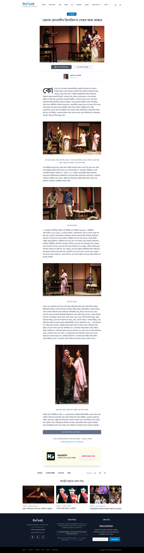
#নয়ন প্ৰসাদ (61, 473)
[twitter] (38, 537)
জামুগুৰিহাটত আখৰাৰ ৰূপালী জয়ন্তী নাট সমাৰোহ (105, 509)
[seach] (120, 4)
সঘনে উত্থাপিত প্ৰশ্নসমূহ (74, 540)
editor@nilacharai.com (37, 532)
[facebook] (32, 537)
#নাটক (69, 473)
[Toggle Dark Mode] (115, 4)
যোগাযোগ (79, 538)
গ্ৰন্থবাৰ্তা (87, 5)
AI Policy (37, 550)
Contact (30, 550)
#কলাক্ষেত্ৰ (39, 473)
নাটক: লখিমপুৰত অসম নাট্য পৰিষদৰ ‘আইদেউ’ (37, 509)
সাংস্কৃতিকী (78, 5)
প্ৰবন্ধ (59, 5)
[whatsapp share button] (95, 473)
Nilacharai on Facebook (74, 442)
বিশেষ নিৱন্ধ (52, 5)
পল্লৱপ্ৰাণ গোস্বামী (75, 75)
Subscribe (114, 539)
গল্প (72, 5)
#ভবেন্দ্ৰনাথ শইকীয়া (50, 473)
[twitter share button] (105, 473)
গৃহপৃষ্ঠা (44, 5)
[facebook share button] (100, 473)
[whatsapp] (43, 537)
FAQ (43, 550)
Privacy (48, 550)
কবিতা (66, 5)
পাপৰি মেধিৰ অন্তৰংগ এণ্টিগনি (66, 508)
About (24, 550)
